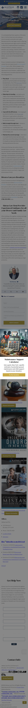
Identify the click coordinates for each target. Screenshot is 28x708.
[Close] (26, 331)
